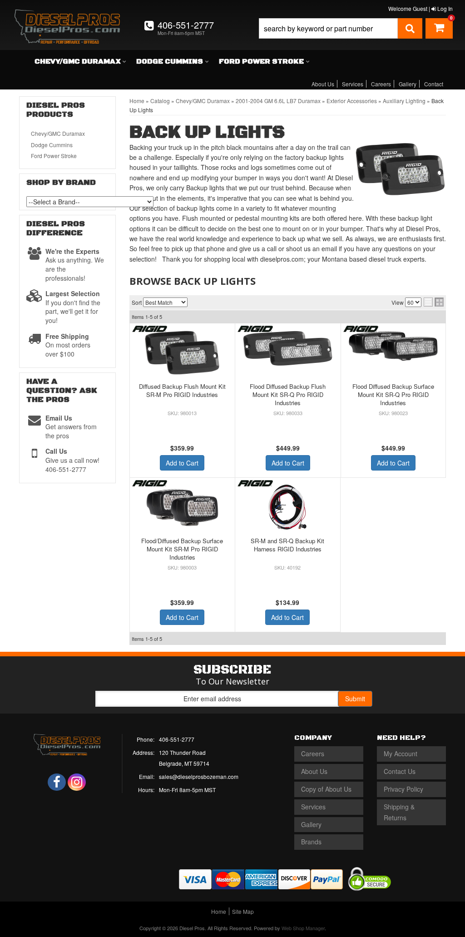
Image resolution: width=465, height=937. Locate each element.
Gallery (407, 84)
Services (352, 84)
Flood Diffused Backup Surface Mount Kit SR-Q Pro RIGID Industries (393, 394)
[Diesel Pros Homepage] (67, 17)
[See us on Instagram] (77, 782)
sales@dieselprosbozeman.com (198, 776)
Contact (433, 84)
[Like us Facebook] (57, 782)
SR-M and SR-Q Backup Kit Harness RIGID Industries (287, 544)
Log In (444, 8)
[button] (340, 28)
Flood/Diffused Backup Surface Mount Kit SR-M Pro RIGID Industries (182, 548)
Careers (381, 84)
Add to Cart (182, 462)
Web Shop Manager (303, 928)
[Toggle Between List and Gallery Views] (434, 302)
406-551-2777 (176, 739)
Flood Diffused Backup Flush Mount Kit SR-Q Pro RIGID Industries (288, 394)
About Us (323, 84)
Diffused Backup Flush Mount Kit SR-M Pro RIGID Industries (182, 390)
